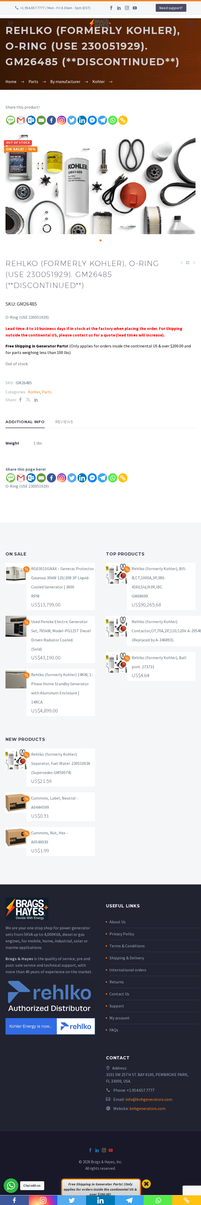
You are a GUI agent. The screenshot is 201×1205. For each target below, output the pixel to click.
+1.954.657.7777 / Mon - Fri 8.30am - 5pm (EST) (55, 7)
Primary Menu (191, 24)
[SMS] (10, 120)
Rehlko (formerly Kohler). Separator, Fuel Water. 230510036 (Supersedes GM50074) (60, 763)
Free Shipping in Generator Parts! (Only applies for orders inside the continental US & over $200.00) (100, 1189)
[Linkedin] (82, 120)
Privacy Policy (121, 933)
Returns (116, 981)
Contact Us (119, 993)
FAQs (113, 1029)
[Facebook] (111, 8)
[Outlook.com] (31, 120)
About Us (117, 921)
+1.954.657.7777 (140, 1090)
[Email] (41, 120)
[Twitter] (71, 120)
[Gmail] (20, 120)
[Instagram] (127, 8)
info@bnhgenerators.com (148, 1099)
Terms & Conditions (127, 945)
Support (116, 1005)
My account (119, 1017)
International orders (127, 969)
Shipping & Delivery (126, 957)
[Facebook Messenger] (92, 120)
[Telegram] (102, 120)
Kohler (34, 391)
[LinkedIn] (119, 8)
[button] (100, 240)
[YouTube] (135, 8)
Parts (47, 391)
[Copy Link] (122, 120)
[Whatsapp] (112, 120)
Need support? (171, 7)
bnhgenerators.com (147, 1108)
